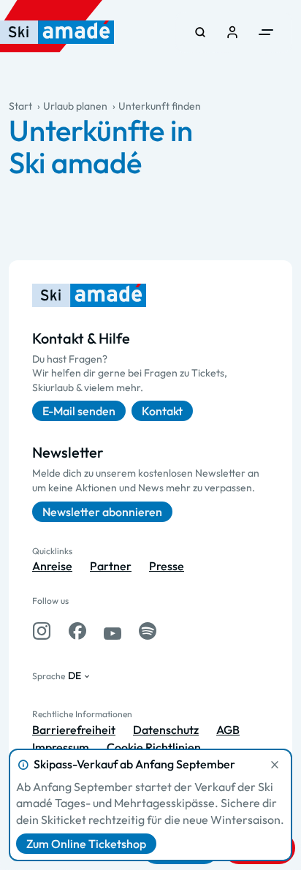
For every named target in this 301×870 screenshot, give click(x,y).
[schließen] (274, 764)
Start (20, 106)
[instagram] (41, 631)
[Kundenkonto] (232, 32)
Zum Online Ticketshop (86, 843)
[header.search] (200, 32)
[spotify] (147, 631)
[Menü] (266, 32)
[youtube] (112, 631)
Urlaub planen (75, 106)
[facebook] (77, 631)
